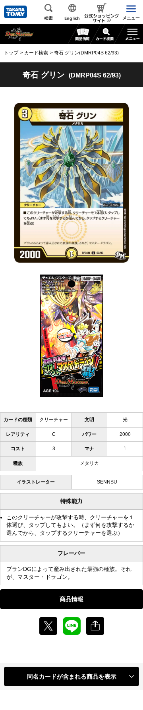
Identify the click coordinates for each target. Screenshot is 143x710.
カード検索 (36, 53)
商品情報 (71, 599)
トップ (11, 53)
